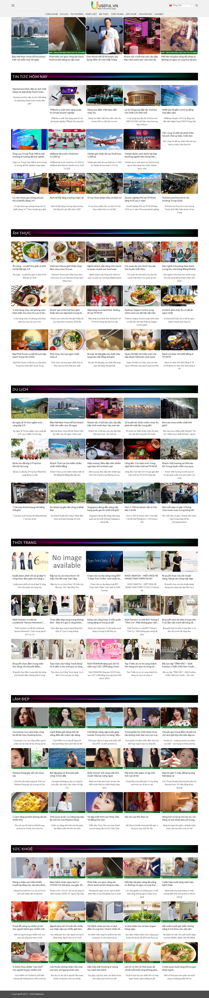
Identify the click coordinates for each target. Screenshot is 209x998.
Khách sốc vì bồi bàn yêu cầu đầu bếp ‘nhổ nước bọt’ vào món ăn (141, 58)
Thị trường (77, 14)
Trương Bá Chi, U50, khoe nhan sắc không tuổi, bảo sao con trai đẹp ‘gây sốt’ (141, 733)
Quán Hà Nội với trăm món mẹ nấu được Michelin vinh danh (140, 355)
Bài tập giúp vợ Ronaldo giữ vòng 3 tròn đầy (64, 774)
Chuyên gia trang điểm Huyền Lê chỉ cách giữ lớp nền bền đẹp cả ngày (179, 733)
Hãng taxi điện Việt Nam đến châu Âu (102, 111)
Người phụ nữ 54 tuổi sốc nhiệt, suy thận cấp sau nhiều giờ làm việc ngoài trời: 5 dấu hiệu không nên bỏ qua (67, 928)
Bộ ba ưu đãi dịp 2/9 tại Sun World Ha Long (27, 464)
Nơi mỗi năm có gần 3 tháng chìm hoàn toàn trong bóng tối (178, 508)
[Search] (197, 5)
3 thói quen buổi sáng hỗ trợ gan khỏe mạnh (179, 968)
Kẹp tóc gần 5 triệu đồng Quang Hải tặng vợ (178, 774)
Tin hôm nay (145, 14)
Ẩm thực (104, 14)
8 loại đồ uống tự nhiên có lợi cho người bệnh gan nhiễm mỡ (29, 927)
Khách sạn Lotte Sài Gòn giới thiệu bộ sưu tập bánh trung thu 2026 (66, 312)
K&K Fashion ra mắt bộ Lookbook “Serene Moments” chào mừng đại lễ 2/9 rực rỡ (28, 621)
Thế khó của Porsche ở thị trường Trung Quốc (175, 199)
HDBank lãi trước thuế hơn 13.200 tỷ (64, 155)
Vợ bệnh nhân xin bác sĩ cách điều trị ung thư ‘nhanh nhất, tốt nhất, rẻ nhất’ (104, 928)
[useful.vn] (104, 5)
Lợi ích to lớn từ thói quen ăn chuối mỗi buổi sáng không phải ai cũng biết (141, 968)
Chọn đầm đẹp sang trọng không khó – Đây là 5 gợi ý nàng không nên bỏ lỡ (67, 621)
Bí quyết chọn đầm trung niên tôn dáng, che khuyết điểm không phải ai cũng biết (28, 665)
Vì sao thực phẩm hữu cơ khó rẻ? (104, 197)
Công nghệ (51, 14)
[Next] (196, 40)
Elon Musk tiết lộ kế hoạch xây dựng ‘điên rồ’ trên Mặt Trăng (102, 58)
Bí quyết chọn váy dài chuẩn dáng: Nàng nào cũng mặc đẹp (177, 577)
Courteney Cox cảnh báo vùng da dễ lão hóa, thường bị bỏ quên (28, 733)
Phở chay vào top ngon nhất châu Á (64, 355)
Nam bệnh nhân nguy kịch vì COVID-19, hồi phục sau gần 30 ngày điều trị (66, 884)
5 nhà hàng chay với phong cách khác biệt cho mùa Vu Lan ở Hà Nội (29, 312)
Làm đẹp (159, 14)
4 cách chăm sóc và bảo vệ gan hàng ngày (140, 927)
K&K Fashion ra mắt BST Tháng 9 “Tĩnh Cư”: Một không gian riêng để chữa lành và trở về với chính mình (142, 621)
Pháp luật (91, 14)
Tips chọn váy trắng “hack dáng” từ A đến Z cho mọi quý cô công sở (66, 665)
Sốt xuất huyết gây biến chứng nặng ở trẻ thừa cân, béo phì (178, 927)
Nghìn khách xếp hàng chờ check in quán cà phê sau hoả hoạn (104, 267)
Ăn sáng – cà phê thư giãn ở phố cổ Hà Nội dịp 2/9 (29, 267)
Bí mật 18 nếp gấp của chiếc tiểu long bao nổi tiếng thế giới (103, 355)
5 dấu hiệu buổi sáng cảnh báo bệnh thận (178, 883)
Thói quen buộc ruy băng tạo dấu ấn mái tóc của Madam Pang (67, 818)
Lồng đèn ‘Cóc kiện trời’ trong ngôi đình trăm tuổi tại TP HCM (141, 464)
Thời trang (117, 14)
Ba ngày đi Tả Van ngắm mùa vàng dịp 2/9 (27, 424)
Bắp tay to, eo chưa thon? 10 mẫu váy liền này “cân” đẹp (64, 577)
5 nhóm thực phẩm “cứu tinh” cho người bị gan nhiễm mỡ (28, 968)
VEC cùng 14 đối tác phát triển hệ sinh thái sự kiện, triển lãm (178, 134)
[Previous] (13, 40)
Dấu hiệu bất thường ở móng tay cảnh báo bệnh (102, 968)
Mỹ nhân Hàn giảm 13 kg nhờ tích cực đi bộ (140, 774)
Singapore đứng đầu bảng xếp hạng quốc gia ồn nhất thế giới (103, 508)
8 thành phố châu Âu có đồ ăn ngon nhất (177, 311)
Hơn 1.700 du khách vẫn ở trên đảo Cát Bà (141, 508)
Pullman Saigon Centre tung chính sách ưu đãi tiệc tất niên (140, 311)
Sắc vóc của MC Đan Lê (136, 816)
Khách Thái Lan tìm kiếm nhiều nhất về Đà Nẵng (66, 464)
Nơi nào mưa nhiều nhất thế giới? (177, 424)
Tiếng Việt (176, 5)
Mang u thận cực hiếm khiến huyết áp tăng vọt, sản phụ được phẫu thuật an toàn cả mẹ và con (29, 884)
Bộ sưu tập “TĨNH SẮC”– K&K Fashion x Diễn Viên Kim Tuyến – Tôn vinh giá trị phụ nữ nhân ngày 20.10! (179, 665)
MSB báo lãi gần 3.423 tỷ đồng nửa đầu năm (178, 111)
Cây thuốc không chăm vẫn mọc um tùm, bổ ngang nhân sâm (66, 968)
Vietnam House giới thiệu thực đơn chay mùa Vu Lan (66, 267)
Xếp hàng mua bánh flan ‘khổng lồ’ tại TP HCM (103, 311)
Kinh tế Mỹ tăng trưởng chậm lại (67, 197)
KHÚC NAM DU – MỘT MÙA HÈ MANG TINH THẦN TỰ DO (141, 577)
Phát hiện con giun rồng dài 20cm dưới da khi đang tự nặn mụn (66, 58)
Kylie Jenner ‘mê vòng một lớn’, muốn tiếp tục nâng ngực (103, 774)
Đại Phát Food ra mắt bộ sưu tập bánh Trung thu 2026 (29, 355)
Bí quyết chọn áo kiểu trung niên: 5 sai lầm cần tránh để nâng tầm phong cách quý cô (179, 621)
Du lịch (64, 14)
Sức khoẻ (131, 14)
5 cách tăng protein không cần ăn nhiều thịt (30, 818)
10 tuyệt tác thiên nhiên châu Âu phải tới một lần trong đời (142, 424)
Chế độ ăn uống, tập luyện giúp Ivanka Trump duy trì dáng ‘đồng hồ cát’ (104, 733)
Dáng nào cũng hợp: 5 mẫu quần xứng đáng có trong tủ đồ (104, 621)
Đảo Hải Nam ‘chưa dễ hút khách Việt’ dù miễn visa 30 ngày (29, 58)
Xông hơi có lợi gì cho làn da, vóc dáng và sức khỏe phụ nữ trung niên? (179, 818)
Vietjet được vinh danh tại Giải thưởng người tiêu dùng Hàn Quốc (141, 155)
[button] (13, 5)
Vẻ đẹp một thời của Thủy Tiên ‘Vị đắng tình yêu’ (103, 818)
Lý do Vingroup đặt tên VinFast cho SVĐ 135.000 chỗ (141, 111)
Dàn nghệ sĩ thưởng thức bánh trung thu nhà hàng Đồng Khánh (179, 267)
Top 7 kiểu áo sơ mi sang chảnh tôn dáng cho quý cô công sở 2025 (141, 665)
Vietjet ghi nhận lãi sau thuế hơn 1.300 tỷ (104, 155)
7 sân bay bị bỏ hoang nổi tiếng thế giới (29, 508)
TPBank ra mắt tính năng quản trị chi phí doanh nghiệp (65, 111)
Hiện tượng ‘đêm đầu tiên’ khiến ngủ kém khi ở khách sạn (104, 464)
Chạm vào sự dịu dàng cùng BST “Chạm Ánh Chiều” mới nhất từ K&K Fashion (104, 577)
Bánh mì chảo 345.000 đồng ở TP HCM (177, 355)
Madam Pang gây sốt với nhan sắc (28, 774)
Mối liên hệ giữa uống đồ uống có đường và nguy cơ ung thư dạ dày (179, 58)
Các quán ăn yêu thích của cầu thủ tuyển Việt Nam (140, 267)
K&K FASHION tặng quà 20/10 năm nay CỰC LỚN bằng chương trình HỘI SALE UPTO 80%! (104, 665)
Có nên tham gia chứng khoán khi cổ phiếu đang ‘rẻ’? (28, 199)
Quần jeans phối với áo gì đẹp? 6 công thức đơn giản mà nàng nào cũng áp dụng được (30, 577)
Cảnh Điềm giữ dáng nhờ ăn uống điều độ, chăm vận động (65, 733)
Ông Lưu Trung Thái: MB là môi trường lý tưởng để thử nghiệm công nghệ (29, 155)
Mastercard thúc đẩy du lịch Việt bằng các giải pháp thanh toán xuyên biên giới (29, 90)
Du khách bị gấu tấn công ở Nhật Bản (67, 508)
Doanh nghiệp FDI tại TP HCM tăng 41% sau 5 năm (140, 199)
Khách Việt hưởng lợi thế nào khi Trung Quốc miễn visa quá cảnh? (177, 465)
